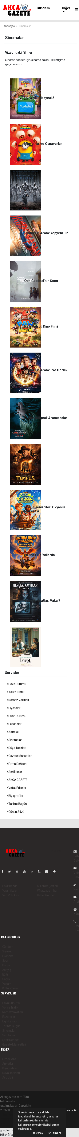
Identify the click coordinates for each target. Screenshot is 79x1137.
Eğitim (6, 974)
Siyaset (7, 951)
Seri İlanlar (15, 771)
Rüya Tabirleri (17, 748)
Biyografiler (15, 795)
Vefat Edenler (17, 787)
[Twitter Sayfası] (11, 871)
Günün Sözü (16, 811)
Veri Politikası (10, 895)
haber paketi (8, 1114)
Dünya (6, 965)
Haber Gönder (46, 895)
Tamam (56, 1132)
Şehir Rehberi (11, 1040)
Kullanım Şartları (47, 886)
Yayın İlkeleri (10, 890)
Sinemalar (9, 1030)
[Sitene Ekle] (56, 871)
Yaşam (7, 983)
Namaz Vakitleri (18, 700)
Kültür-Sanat (10, 988)
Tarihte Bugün (17, 803)
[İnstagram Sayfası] (19, 871)
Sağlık (6, 979)
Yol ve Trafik (16, 692)
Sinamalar (15, 740)
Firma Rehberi (17, 763)
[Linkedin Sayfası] (34, 871)
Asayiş (6, 970)
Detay (39, 1132)
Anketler (7, 1063)
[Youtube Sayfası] (26, 871)
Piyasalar (14, 708)
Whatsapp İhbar (47, 890)
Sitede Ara (9, 1059)
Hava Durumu (17, 684)
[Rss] (41, 871)
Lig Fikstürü (9, 1021)
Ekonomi (8, 956)
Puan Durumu (17, 716)
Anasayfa (9, 26)
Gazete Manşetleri (20, 756)
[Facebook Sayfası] (4, 871)
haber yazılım (9, 1119)
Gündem (43, 8)
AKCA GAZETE (18, 779)
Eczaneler (14, 724)
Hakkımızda (9, 886)
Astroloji (13, 732)
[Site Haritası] (48, 871)
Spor (5, 960)
